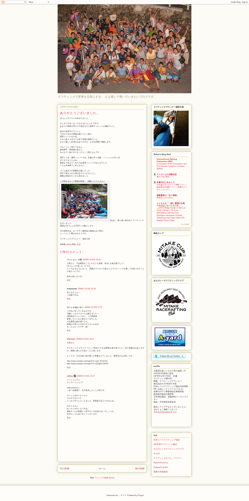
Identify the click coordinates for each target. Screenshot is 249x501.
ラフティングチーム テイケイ (168, 458)
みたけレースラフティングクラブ (169, 449)
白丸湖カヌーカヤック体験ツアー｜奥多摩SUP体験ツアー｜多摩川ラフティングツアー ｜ (172, 187)
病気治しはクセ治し (165, 198)
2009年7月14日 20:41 (85, 339)
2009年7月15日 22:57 (86, 376)
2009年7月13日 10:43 (92, 259)
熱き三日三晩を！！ (165, 177)
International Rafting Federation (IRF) (167, 160)
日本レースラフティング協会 (167, 440)
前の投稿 (139, 468)
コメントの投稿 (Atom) (104, 478)
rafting (70, 376)
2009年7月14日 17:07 (93, 307)
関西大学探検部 (161, 472)
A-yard (157, 453)
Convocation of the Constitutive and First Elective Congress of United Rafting (171, 166)
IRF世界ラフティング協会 (165, 444)
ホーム (102, 468)
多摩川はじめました (166, 182)
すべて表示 (185, 224)
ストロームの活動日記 (167, 174)
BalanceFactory (161, 462)
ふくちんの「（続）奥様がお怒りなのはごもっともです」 (171, 204)
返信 (69, 280)
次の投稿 (64, 468)
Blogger (141, 495)
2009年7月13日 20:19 (87, 289)
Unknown (71, 339)
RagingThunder (161, 467)
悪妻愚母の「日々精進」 (168, 195)
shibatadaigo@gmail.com (165, 412)
